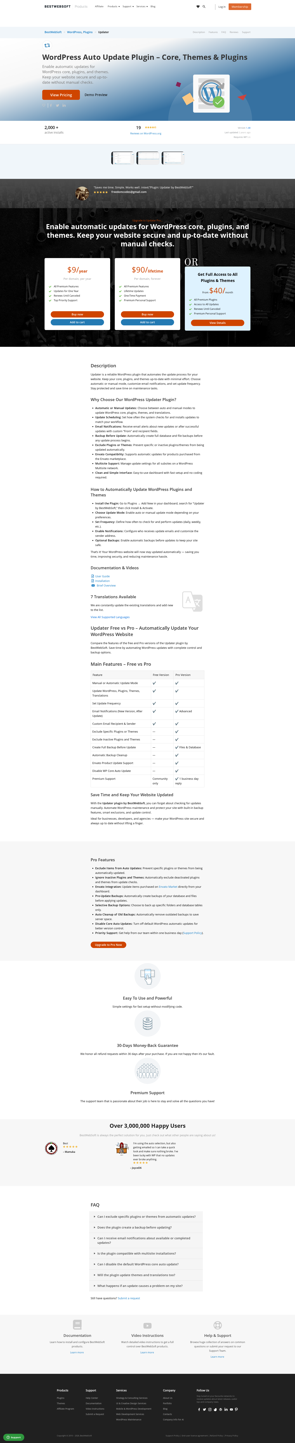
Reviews (234, 32)
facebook (199, 1409)
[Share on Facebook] (51, 106)
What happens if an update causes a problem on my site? (140, 1286)
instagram (209, 1409)
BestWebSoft (53, 32)
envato (215, 1409)
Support (246, 32)
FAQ (223, 32)
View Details (218, 323)
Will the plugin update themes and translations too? (136, 1275)
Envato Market (168, 887)
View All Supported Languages (110, 617)
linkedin (226, 1409)
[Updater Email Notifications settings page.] (122, 157)
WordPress (74, 32)
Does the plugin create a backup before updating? (134, 1227)
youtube (231, 1409)
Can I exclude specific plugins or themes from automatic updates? (146, 1217)
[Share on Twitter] (57, 106)
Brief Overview (106, 585)
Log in (222, 6)
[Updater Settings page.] (173, 157)
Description (199, 32)
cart (211, 7)
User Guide (102, 576)
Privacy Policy (231, 1435)
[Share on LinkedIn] (64, 106)
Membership (240, 6)
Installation (102, 581)
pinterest (236, 1409)
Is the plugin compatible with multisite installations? (136, 1253)
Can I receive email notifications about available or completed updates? (143, 1240)
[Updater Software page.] (147, 157)
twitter (204, 1409)
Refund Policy (216, 1435)
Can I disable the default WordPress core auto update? (138, 1264)
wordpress (220, 1409)
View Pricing (61, 94)
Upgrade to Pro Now (108, 945)
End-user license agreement (195, 1435)
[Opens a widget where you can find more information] (13, 1437)
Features (213, 32)
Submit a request (129, 1298)
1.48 (248, 127)
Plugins (88, 32)
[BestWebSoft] (66, 7)
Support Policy (192, 933)
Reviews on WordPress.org (145, 133)
